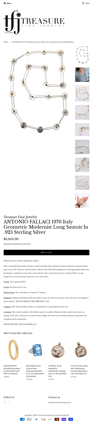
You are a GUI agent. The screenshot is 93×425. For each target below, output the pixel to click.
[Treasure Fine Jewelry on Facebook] (5, 403)
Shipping (7, 244)
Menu (9, 3)
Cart (87, 3)
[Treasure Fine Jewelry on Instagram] (9, 403)
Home (6, 42)
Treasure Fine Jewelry (45, 415)
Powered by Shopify (61, 415)
